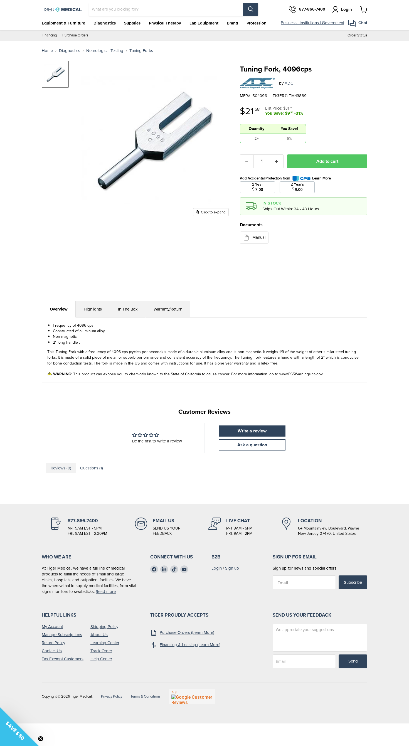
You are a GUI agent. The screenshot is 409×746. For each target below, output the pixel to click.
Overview (59, 309)
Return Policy (53, 643)
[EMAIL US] (158, 527)
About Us (99, 635)
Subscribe (353, 582)
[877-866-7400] (78, 527)
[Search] (250, 9)
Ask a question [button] (252, 445)
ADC (289, 83)
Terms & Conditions (145, 696)
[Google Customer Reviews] (192, 696)
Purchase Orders (75, 35)
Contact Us (52, 651)
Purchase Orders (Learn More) (187, 632)
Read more (106, 592)
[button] (19, 726)
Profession (257, 23)
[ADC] (257, 83)
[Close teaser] (40, 739)
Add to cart (327, 161)
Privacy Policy (111, 696)
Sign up (232, 568)
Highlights (93, 309)
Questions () (91, 468)
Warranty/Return (168, 309)
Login (216, 568)
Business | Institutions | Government (312, 23)
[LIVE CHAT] (230, 527)
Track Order (101, 651)
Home (47, 50)
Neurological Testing (104, 50)
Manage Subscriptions (62, 635)
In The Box (127, 309)
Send (353, 661)
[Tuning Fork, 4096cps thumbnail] (55, 74)
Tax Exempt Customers (62, 659)
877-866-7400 (312, 9)
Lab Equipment (203, 23)
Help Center (101, 659)
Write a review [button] (252, 431)
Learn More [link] (321, 178)
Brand (232, 23)
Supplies (132, 23)
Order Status (357, 35)
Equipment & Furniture (63, 23)
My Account (52, 627)
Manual (258, 237)
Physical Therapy (165, 23)
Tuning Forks (141, 50)
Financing (49, 35)
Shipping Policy (104, 627)
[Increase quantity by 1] (277, 161)
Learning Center (104, 643)
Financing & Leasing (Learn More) (190, 645)
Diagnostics (104, 23)
